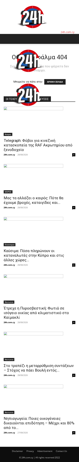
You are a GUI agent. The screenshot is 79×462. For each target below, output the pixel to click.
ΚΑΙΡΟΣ (8, 191)
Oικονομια (9, 244)
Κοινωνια (9, 302)
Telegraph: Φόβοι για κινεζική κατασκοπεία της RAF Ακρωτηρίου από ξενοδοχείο (38, 145)
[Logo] (27, 76)
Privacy (30, 451)
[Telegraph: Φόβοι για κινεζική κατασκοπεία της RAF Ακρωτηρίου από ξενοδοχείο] (39, 121)
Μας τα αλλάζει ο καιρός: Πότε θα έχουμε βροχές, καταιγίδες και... (33, 200)
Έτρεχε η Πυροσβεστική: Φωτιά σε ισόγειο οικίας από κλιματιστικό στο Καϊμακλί (36, 313)
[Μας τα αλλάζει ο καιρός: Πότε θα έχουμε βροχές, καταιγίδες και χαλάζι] (39, 178)
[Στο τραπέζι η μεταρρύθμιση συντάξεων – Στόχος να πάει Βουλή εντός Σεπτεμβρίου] (39, 346)
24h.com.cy (9, 154)
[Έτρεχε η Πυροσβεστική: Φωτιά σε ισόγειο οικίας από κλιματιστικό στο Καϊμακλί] (39, 289)
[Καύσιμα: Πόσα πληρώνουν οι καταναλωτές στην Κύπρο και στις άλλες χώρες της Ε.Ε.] (39, 231)
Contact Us (61, 451)
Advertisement (44, 451)
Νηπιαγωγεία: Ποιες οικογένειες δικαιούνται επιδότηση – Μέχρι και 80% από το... (39, 423)
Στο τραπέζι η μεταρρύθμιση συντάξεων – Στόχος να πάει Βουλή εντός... (39, 367)
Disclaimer (17, 451)
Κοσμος (8, 134)
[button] (6, 39)
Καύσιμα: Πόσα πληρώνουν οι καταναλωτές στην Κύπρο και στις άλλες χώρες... (34, 255)
